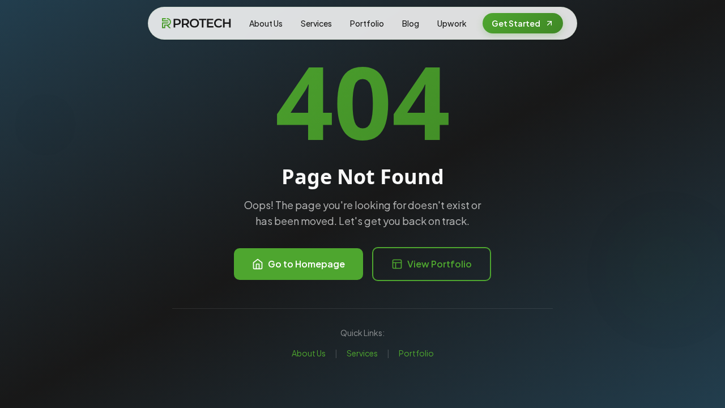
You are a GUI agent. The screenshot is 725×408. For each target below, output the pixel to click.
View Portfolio (439, 264)
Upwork (452, 23)
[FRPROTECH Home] (196, 23)
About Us (266, 23)
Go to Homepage (306, 264)
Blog (410, 23)
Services (316, 23)
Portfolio (367, 23)
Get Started (516, 23)
